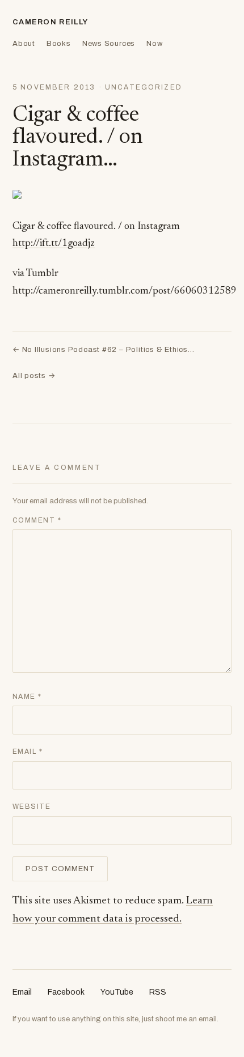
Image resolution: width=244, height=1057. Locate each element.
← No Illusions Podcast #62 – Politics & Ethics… (103, 350)
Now (154, 44)
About (23, 44)
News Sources (108, 44)
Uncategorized (143, 87)
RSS (157, 992)
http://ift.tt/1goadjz (53, 244)
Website (31, 806)
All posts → (34, 376)
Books (59, 44)
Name (27, 697)
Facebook (66, 992)
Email (27, 751)
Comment (36, 520)
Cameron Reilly (50, 22)
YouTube (116, 992)
